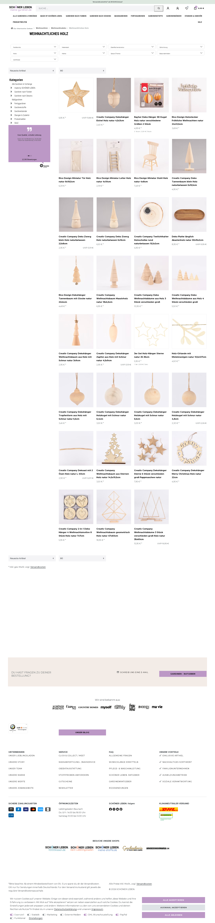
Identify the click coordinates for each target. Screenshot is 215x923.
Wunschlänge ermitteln (123, 762)
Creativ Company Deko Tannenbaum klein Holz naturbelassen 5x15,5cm (184, 181)
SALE (200, 22)
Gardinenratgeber (120, 781)
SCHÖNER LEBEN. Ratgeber (124, 775)
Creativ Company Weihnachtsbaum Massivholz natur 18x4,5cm (112, 298)
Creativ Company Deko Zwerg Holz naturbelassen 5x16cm (112, 238)
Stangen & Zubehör (193, 16)
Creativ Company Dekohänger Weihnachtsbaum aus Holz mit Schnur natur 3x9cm (75, 357)
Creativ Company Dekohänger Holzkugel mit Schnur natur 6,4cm (112, 415)
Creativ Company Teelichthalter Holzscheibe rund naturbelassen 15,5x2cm (151, 240)
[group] (76, 95)
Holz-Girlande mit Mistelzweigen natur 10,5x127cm (189, 355)
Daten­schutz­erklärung (65, 909)
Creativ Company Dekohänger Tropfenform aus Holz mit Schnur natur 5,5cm (75, 415)
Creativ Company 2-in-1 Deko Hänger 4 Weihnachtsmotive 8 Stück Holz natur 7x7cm (75, 532)
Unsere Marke (16, 775)
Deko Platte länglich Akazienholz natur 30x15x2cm (187, 238)
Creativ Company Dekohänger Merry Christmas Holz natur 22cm (188, 474)
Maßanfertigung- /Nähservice (77, 762)
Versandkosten (38, 567)
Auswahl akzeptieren (173, 907)
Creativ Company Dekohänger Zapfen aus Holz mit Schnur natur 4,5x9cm (112, 357)
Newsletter (66, 788)
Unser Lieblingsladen (21, 756)
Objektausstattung (70, 768)
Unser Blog (82, 732)
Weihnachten (41, 28)
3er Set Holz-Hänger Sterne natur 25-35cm (149, 355)
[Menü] (26, 724)
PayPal (123, 915)
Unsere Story (16, 762)
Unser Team (15, 768)
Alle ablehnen (173, 915)
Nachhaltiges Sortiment (177, 762)
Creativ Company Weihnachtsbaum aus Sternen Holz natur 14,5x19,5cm (112, 474)
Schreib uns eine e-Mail (134, 672)
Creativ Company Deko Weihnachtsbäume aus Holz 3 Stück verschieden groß (150, 298)
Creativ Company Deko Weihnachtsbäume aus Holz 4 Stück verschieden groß (188, 298)
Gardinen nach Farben (76, 16)
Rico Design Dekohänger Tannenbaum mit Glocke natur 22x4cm (75, 298)
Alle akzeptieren (173, 900)
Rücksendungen (118, 788)
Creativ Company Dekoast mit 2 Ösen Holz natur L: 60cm (76, 472)
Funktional (19, 918)
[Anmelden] (168, 8)
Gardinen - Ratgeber (182, 674)
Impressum (97, 909)
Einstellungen (36, 918)
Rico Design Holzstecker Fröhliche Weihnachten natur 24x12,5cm (187, 120)
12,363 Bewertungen (29, 159)
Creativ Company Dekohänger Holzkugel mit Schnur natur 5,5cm (150, 415)
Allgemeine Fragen (120, 756)
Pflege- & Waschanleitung (124, 768)
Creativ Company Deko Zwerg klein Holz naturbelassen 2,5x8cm (75, 240)
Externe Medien (73, 915)
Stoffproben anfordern (74, 775)
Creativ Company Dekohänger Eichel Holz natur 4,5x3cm (112, 119)
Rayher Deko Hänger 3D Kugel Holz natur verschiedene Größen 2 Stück (150, 120)
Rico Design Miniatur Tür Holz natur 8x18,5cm (75, 180)
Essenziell (19, 915)
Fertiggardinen (138, 16)
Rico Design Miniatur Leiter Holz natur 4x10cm (113, 180)
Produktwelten (20, 22)
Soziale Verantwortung (177, 781)
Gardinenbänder (173, 16)
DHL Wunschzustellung (100, 915)
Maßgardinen (121, 16)
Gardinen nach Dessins (100, 16)
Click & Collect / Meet (72, 756)
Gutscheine (65, 781)
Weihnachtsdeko (58, 28)
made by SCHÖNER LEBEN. (51, 16)
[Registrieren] (178, 8)
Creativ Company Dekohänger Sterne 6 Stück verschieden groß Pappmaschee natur (150, 474)
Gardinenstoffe (155, 16)
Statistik (35, 915)
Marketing (52, 915)
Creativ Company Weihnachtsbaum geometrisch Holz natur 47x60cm (113, 532)
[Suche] (158, 8)
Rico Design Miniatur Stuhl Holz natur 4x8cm (151, 180)
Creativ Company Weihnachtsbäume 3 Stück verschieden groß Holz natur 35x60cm (149, 534)
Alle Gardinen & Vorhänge (25, 16)
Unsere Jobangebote (21, 788)
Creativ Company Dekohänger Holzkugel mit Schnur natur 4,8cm (188, 415)
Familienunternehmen (175, 768)
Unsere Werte (16, 781)
